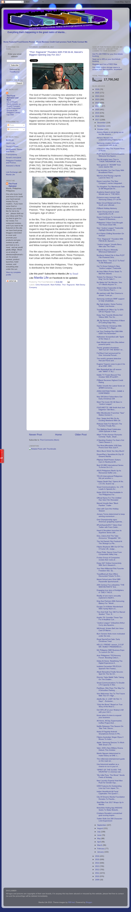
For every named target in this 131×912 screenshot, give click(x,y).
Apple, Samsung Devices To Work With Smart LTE (110, 744)
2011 (97, 873)
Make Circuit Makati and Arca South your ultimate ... (108, 204)
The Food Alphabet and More (12, 98)
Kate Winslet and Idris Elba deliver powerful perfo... (110, 343)
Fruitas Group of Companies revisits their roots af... (108, 559)
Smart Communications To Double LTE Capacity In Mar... (110, 684)
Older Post (81, 434)
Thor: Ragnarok (68, 285)
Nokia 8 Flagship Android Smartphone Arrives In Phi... (109, 733)
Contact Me (82, 42)
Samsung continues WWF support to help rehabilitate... (110, 300)
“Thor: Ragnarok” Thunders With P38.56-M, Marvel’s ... (110, 240)
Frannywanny (11, 154)
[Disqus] (57, 325)
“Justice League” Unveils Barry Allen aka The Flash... (109, 245)
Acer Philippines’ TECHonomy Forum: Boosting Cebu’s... (109, 657)
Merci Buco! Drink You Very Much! (110, 451)
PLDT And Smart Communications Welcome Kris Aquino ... (110, 155)
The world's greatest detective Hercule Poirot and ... (109, 360)
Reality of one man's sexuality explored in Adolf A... (109, 597)
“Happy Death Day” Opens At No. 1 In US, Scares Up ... (110, 483)
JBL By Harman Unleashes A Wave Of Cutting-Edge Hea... (111, 322)
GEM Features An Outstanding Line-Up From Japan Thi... (109, 787)
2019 (97, 113)
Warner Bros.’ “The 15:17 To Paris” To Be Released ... (111, 262)
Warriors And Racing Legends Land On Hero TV (109, 177)
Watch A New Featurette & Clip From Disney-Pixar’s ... (109, 289)
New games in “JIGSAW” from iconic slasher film (109, 166)
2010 (97, 876)
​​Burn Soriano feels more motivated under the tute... (111, 635)
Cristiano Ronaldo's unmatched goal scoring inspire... (109, 814)
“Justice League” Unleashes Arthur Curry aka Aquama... (111, 624)
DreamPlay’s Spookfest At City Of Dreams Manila (110, 455)
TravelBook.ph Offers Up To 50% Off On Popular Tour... (110, 311)
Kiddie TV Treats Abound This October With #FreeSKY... (109, 376)
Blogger (89, 902)
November (101, 126)
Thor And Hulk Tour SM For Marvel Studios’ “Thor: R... (111, 613)
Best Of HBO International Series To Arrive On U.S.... (110, 466)
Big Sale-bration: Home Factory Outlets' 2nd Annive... (109, 305)
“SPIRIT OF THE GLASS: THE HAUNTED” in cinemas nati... (109, 771)
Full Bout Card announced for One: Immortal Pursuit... (109, 354)
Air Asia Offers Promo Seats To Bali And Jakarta (109, 273)
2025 (97, 93)
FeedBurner (15, 72)
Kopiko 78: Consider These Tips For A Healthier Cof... (110, 619)
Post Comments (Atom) (49, 440)
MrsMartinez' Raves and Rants (14, 150)
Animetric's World (13, 166)
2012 (97, 870)
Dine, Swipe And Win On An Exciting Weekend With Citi (108, 419)
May (99, 838)
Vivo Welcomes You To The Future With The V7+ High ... (111, 695)
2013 (97, 866)
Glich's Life (10, 143)
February (101, 849)
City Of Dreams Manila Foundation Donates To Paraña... (111, 798)
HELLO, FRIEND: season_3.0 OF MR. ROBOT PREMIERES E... (110, 646)
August (100, 828)
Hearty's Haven (12, 146)
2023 (97, 99)
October (100, 129)
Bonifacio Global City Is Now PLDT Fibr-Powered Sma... (111, 256)
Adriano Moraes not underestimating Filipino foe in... (110, 139)
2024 (97, 96)
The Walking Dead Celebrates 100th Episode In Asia (109, 430)
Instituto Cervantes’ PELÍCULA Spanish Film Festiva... (109, 667)
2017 (97, 120)
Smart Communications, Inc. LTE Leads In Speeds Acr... (110, 488)
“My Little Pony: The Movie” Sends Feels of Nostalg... (111, 776)
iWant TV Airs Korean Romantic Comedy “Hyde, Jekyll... (109, 436)
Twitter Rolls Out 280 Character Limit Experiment (109, 820)
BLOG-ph (10, 140)
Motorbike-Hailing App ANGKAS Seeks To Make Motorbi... (109, 809)
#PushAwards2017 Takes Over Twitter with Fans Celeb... (109, 526)
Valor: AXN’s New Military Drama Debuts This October (110, 749)
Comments (13, 129)
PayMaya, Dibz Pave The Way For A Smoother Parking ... (110, 689)
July (99, 832)
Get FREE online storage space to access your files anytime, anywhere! (107, 68)
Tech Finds (72, 42)
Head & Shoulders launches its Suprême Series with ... (109, 532)
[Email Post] (68, 282)
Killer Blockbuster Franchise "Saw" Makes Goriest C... (110, 414)
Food (19, 42)
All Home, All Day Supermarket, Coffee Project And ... (109, 722)
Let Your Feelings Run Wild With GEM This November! (110, 332)
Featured (13, 42)
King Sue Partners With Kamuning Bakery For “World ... (110, 602)
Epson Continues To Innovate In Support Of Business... (110, 218)
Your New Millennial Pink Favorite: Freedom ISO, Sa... (110, 570)
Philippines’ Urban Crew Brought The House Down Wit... (110, 224)
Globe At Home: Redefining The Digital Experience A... (109, 662)
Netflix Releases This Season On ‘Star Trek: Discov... (110, 727)
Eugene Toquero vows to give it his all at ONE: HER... (111, 365)
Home (5, 42)
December (101, 123)
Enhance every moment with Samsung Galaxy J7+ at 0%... (110, 198)
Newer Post (35, 434)
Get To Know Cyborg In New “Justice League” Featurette (109, 267)
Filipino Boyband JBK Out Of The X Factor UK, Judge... (110, 548)
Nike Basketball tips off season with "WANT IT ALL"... (109, 370)
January (100, 852)
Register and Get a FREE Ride (104, 64)
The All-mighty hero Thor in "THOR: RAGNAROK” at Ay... (109, 160)
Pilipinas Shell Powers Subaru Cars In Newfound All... (109, 461)
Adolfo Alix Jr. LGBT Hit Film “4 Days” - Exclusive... (109, 700)
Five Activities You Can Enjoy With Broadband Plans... (110, 171)
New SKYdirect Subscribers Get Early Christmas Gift (109, 398)
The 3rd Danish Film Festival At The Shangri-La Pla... (109, 542)
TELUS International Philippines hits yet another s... (109, 477)
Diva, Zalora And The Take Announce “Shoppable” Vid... (109, 537)
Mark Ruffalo (56, 285)
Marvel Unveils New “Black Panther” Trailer (107, 504)
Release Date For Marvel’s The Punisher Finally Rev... (109, 425)
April (99, 842)
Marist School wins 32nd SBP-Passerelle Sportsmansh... (109, 580)
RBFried (71, 902)
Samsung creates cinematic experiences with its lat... (108, 144)
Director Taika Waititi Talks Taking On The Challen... (110, 678)
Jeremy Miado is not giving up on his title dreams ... (110, 133)
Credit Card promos (58, 42)
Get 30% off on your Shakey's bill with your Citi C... (110, 711)
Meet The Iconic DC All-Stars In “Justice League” (109, 403)
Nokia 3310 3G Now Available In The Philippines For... (110, 493)
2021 (97, 106)
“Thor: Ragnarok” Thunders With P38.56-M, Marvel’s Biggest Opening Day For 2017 (56, 53)
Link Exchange (12, 172)
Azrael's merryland (13, 158)
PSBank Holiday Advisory (107, 208)
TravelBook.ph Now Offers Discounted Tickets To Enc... (109, 575)
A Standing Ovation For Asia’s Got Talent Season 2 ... (110, 441)
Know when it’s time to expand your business (109, 716)
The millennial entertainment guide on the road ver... (111, 760)
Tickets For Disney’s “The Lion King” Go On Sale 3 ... (109, 278)
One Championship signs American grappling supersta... (110, 521)
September (102, 825)
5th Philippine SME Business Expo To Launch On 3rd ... (110, 651)
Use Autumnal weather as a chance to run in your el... (108, 765)
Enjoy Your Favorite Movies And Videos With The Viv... (109, 316)
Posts (11, 125)
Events (25, 42)
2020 (97, 110)
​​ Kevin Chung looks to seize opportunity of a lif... (108, 213)
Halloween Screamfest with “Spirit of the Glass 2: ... (110, 338)
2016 (97, 856)
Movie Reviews (42, 42)
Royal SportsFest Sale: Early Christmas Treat (108, 640)
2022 (97, 103)
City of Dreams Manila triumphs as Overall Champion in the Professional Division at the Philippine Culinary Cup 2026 (14, 108)
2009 (97, 880)
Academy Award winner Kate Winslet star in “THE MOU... (109, 193)
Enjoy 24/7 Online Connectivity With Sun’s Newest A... (109, 564)
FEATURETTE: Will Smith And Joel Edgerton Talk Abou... (111, 409)
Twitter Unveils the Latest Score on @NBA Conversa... (111, 387)
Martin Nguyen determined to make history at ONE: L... (108, 754)
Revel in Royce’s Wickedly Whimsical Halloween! (107, 251)
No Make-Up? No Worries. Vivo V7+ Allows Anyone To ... (109, 283)
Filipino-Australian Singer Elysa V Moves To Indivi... (110, 738)
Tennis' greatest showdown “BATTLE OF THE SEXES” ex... (110, 349)
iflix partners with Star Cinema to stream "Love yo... (110, 294)
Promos (32, 42)
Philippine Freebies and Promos (13, 162)
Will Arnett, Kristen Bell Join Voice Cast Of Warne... (110, 629)
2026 (97, 89)
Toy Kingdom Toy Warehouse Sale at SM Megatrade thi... (111, 188)
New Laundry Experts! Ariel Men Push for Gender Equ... (110, 782)
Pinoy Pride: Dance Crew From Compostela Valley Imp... (109, 553)
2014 (97, 863)
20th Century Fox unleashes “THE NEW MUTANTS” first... (110, 586)
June (99, 835)
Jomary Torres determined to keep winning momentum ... (111, 515)
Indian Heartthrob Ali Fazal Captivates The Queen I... (108, 793)
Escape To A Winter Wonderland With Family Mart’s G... (110, 608)
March (100, 845)
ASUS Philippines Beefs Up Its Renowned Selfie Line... (109, 472)
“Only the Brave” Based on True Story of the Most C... (109, 706)
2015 (97, 859)
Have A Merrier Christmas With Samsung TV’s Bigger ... (109, 327)
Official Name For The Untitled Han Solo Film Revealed (109, 499)
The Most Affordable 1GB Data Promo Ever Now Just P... (109, 447)
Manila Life (41, 277)
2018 (97, 116)
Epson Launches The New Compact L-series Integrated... (110, 182)
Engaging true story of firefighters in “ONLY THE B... (110, 591)
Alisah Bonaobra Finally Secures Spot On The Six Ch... (110, 673)
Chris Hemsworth (43, 285)
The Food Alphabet (13, 185)
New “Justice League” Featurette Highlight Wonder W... (110, 229)
